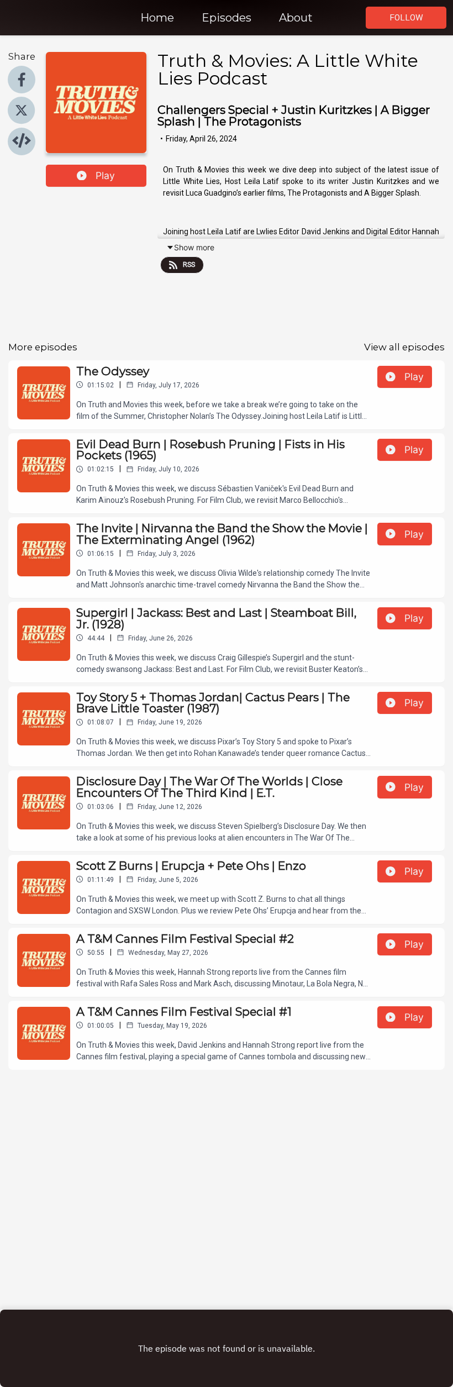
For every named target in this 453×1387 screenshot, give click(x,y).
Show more (194, 247)
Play (105, 175)
